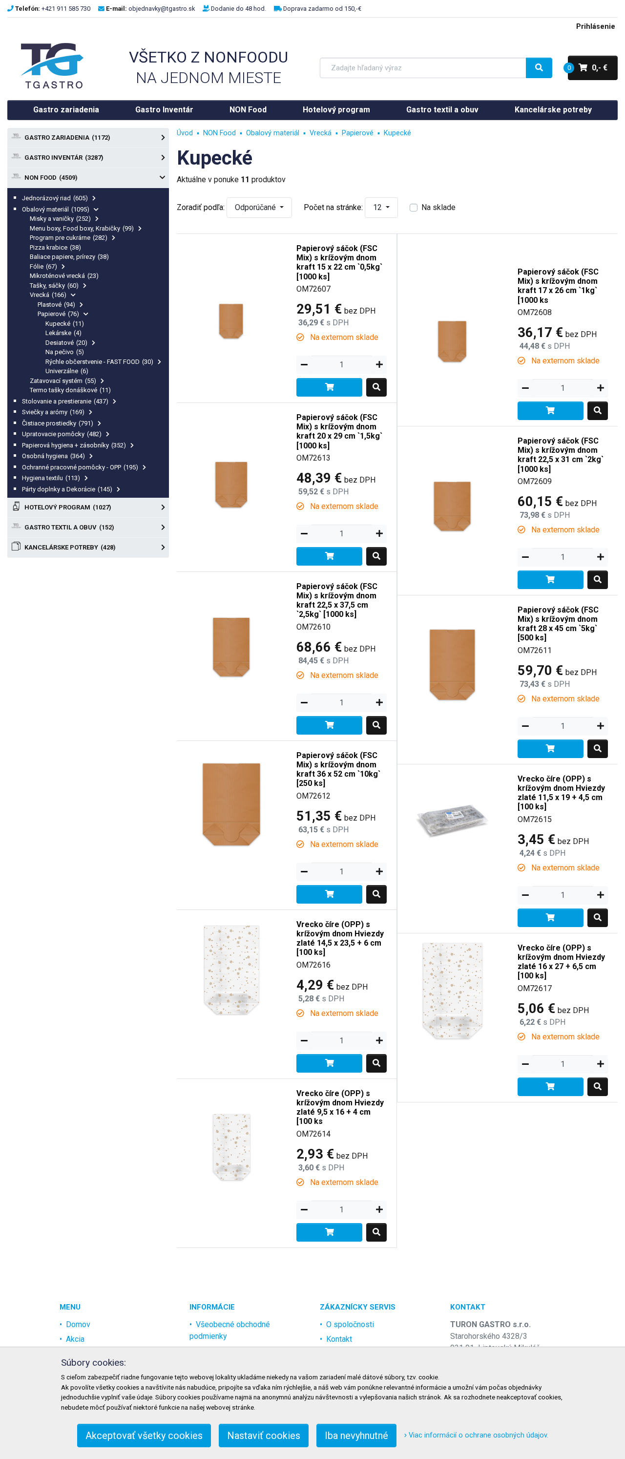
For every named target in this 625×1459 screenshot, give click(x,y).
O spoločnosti (350, 1324)
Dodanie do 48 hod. (238, 8)
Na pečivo (64, 352)
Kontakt (339, 1339)
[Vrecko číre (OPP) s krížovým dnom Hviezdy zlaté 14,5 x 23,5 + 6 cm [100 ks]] (232, 964)
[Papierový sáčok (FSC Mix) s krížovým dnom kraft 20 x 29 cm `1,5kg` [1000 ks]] (232, 457)
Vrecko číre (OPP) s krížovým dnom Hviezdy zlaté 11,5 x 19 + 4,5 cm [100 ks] (561, 793)
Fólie (43, 266)
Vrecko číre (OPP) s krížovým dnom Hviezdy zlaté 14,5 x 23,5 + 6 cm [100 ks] (340, 938)
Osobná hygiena (53, 456)
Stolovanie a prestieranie (65, 401)
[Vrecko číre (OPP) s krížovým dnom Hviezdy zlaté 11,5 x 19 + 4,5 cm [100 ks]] (452, 819)
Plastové (56, 304)
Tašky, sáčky (54, 285)
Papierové (58, 313)
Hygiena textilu (51, 478)
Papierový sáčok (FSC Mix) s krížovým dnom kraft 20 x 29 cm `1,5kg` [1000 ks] (339, 431)
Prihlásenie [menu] (595, 26)
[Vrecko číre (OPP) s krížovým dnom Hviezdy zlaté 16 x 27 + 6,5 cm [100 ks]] (452, 988)
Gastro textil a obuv (442, 109)
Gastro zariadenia (66, 109)
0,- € (587, 67)
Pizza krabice (55, 247)
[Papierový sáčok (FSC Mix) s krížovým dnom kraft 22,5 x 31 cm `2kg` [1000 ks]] (452, 481)
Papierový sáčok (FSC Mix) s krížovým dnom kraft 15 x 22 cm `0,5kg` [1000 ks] (339, 262)
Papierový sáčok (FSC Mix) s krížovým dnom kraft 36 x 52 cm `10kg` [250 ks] (338, 769)
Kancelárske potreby (553, 109)
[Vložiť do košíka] (329, 387)
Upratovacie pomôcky (62, 434)
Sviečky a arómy (53, 412)
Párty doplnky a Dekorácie (67, 489)
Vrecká (48, 294)
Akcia (75, 1339)
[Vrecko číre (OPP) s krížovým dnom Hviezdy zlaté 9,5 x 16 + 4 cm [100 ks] (232, 1133)
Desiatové (66, 342)
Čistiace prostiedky (57, 423)
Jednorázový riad (55, 198)
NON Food (248, 109)
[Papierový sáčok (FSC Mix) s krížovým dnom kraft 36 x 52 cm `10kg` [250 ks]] (232, 795)
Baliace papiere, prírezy (69, 256)
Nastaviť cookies (263, 1435)
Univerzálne (66, 371)
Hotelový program (336, 109)
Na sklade (438, 207)
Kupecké (64, 323)
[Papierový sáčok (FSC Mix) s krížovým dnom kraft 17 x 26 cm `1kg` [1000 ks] (452, 312)
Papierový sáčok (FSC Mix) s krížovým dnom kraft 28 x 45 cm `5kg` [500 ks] (558, 624)
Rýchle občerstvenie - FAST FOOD (99, 361)
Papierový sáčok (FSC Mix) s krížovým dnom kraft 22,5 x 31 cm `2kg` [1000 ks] (561, 455)
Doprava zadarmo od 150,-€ (322, 8)
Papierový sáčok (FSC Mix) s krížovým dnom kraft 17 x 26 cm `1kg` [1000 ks (558, 286)
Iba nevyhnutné (356, 1435)
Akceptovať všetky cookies (144, 1435)
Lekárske (63, 333)
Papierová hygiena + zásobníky (74, 445)
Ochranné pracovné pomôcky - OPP (80, 467)
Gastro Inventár (164, 109)
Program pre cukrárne (68, 237)
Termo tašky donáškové (70, 390)
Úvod (185, 133)
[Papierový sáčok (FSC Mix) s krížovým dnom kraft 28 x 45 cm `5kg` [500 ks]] (452, 650)
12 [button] (378, 207)
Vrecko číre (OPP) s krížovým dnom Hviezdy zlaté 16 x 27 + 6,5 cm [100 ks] (561, 962)
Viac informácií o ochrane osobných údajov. (477, 1435)
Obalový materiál (55, 209)
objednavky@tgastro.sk (161, 8)
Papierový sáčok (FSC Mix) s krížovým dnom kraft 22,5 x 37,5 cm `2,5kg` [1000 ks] (336, 600)
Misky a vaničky (60, 218)
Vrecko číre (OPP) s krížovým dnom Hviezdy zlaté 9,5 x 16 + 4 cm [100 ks (340, 1107)
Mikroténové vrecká (64, 275)
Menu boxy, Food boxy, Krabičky (82, 228)
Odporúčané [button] (256, 207)
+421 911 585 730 (66, 8)
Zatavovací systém (63, 380)
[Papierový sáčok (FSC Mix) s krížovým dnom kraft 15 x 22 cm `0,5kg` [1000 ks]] (232, 288)
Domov (78, 1324)
